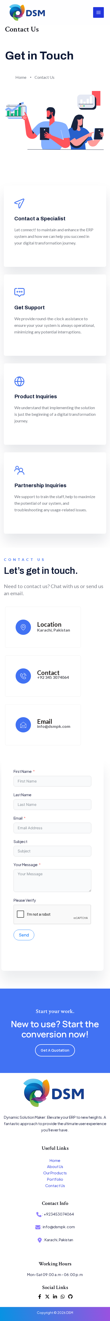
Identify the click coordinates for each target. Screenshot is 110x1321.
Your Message (26, 864)
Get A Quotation (55, 1050)
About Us (55, 1166)
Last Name (22, 794)
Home (55, 1160)
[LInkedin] (55, 1296)
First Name (23, 771)
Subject (20, 841)
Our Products (55, 1173)
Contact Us (55, 1185)
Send (24, 935)
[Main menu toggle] (98, 12)
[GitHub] (70, 1296)
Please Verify (25, 900)
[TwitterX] (47, 1296)
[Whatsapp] (62, 1296)
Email (18, 818)
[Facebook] (39, 1296)
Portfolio (55, 1179)
